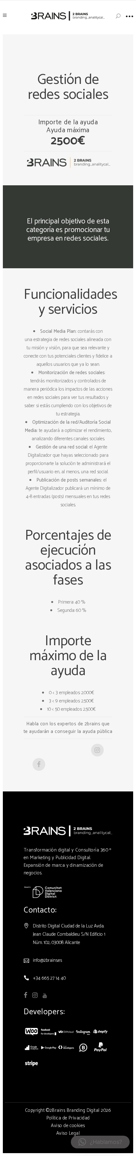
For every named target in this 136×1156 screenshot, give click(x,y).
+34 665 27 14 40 (49, 978)
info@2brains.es (47, 960)
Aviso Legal (68, 1133)
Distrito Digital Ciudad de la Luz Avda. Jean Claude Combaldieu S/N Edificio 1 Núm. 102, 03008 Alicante (69, 934)
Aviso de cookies (68, 1126)
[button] (100, 1142)
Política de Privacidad (68, 1118)
